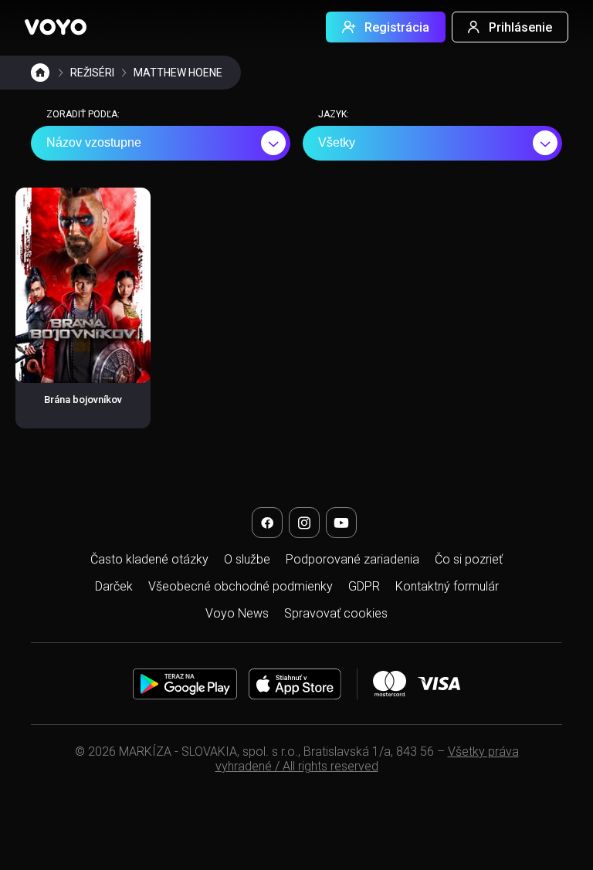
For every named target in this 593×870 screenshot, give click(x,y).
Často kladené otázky (149, 559)
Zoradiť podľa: (83, 114)
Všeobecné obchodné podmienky (240, 586)
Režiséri (92, 72)
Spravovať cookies (336, 613)
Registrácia (396, 27)
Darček (114, 586)
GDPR (364, 586)
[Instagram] (304, 522)
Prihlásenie (520, 27)
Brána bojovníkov (83, 399)
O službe (247, 559)
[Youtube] (341, 522)
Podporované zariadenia (352, 559)
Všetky (336, 142)
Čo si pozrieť (469, 559)
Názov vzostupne (93, 142)
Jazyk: (333, 114)
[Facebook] (267, 522)
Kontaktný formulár (447, 586)
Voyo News (237, 613)
